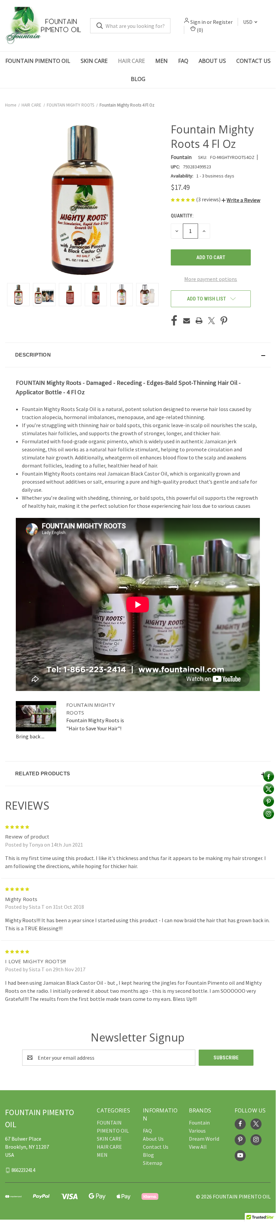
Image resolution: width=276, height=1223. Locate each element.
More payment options (210, 279)
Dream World (204, 1138)
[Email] (186, 320)
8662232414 (23, 1170)
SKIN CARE (94, 61)
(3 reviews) (209, 199)
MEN (161, 61)
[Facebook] (174, 320)
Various (197, 1130)
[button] (241, 200)
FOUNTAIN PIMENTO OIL (37, 61)
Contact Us (253, 61)
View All (198, 1146)
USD (248, 21)
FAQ (183, 61)
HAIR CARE (131, 61)
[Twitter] (211, 320)
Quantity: (182, 215)
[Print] (199, 320)
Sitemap (152, 1162)
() (199, 30)
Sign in (198, 21)
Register (223, 21)
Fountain (199, 1122)
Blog (138, 79)
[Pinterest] (224, 320)
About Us (212, 61)
